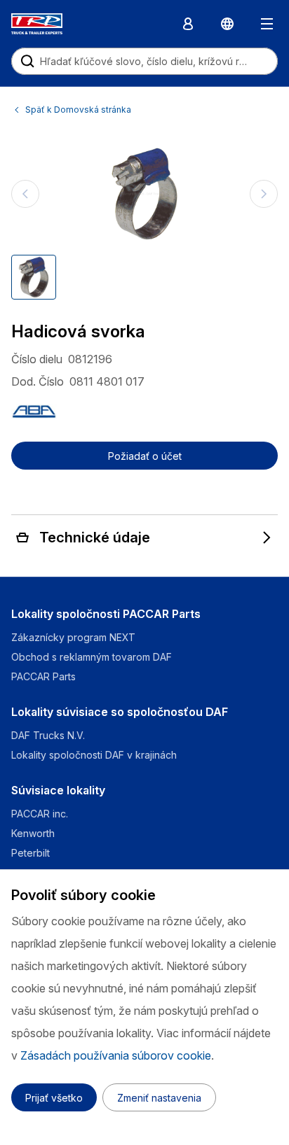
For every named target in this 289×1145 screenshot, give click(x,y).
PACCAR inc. (39, 814)
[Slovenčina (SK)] (227, 24)
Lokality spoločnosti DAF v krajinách (94, 755)
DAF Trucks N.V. (48, 735)
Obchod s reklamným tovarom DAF (91, 657)
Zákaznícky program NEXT (74, 637)
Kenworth (33, 833)
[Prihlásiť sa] (188, 24)
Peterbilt (30, 853)
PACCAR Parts (43, 676)
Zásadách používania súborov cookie (115, 1055)
